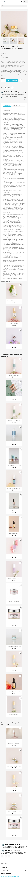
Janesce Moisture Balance (14, 420)
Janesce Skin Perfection (14, 556)
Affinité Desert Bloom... (14, 510)
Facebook (2, 856)
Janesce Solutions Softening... (14, 300)
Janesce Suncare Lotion (14, 375)
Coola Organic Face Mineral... (14, 398)
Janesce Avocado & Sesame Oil (14, 488)
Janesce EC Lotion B (14, 443)
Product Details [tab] (16, 105)
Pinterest (12, 87)
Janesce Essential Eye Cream (14, 766)
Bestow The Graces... (14, 533)
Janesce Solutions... (14, 323)
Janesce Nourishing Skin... (14, 578)
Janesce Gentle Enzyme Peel (14, 811)
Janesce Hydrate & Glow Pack (14, 465)
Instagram (9, 856)
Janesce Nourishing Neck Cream (14, 646)
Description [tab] (7, 105)
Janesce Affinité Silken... (14, 601)
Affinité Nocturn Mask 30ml (14, 743)
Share (5, 87)
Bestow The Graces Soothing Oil (14, 691)
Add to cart (12, 80)
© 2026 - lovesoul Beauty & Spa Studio (10, 876)
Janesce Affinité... (14, 623)
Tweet (9, 87)
